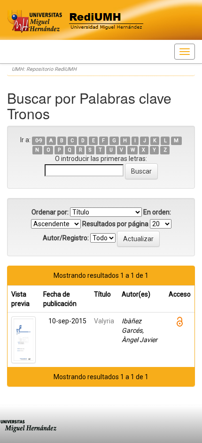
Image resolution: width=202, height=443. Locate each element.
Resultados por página (115, 224)
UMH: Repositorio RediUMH (44, 69)
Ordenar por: (50, 212)
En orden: (157, 212)
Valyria (104, 321)
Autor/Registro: (66, 238)
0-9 (38, 140)
